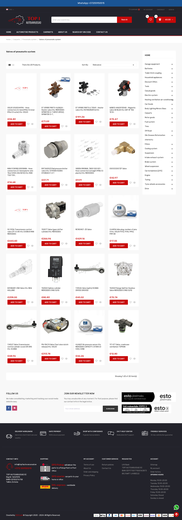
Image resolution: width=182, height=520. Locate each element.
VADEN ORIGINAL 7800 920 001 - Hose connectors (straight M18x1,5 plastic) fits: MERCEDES (89, 171)
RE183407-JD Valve (84, 229)
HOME (147, 55)
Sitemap (153, 465)
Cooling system (151, 149)
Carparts (148, 113)
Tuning (147, 180)
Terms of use (89, 465)
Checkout (161, 9)
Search (124, 20)
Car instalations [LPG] (153, 171)
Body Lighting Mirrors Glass (155, 109)
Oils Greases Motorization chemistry (155, 137)
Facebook (8, 408)
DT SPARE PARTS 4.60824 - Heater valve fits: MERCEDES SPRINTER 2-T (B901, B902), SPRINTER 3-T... (52, 111)
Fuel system (150, 122)
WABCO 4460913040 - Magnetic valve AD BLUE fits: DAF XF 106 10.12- (123, 110)
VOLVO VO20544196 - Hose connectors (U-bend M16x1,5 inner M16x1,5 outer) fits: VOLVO (21, 110)
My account (148, 9)
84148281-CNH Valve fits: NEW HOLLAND (19, 289)
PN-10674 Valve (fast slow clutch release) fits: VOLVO (54, 346)
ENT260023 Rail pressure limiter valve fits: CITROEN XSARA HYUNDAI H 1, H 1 (54, 171)
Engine (147, 175)
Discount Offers (151, 82)
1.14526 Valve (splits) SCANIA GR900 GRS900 (87, 289)
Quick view (32, 124)
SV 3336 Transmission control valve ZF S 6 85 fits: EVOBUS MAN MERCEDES (20, 231)
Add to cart (17, 124)
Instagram (14, 408)
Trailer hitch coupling (153, 73)
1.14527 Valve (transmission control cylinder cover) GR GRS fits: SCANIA (19, 347)
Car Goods (149, 104)
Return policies (108, 465)
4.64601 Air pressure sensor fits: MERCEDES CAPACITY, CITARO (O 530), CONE (88, 347)
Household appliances (153, 77)
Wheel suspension (152, 166)
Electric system (151, 95)
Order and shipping (91, 472)
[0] (150, 19)
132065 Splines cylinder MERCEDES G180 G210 (51, 289)
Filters (147, 144)
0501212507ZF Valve (118, 169)
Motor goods (150, 117)
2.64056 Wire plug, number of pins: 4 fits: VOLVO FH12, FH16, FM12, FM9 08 (123, 231)
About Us (87, 468)
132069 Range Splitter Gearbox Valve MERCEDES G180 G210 (122, 289)
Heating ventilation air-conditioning (159, 100)
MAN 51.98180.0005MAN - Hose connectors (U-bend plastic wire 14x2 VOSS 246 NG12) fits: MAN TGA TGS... (20, 172)
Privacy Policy (89, 475)
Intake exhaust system (154, 157)
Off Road (148, 131)
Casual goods (150, 91)
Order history (155, 472)
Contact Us (106, 468)
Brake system (150, 162)
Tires (147, 126)
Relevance (114, 64)
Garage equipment (152, 64)
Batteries (149, 69)
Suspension (149, 153)
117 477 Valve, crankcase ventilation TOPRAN (119, 346)
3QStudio (19, 515)
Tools (147, 86)
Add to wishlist (28, 124)
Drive (147, 189)
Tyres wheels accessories (155, 184)
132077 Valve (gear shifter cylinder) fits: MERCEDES (52, 230)
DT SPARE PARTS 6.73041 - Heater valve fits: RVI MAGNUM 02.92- (89, 109)
